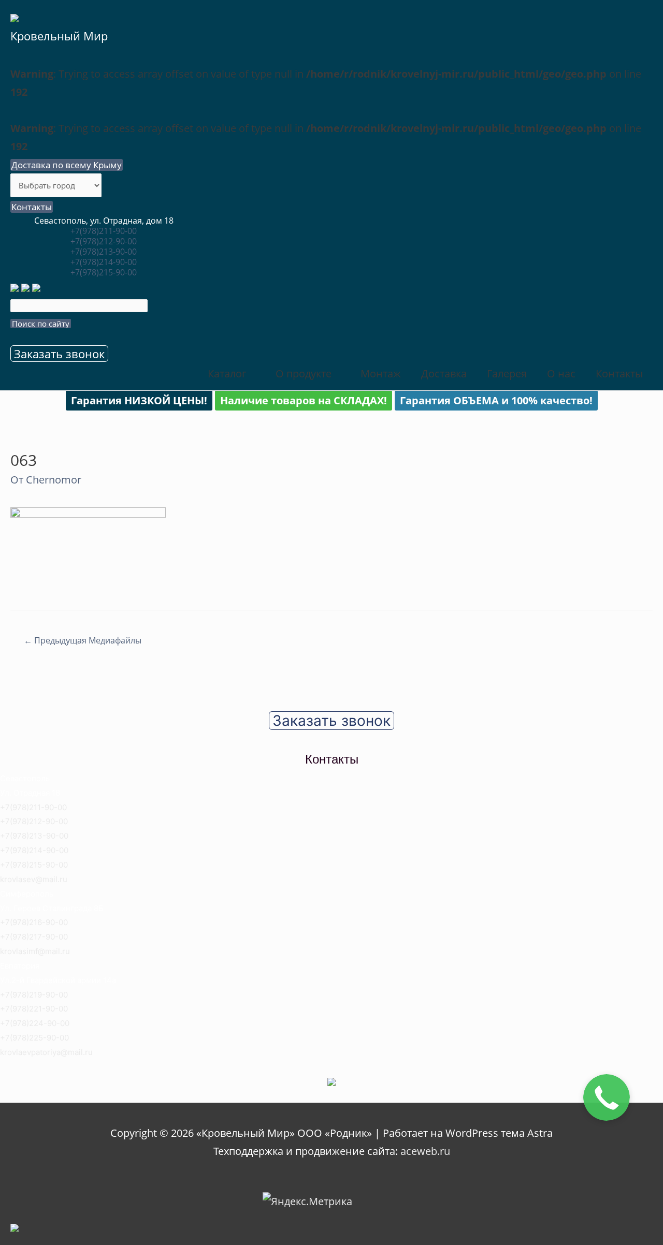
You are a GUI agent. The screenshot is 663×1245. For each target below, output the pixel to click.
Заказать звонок (59, 353)
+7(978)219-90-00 (34, 995)
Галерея (507, 373)
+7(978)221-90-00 (34, 1009)
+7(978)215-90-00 (103, 272)
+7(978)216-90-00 (34, 922)
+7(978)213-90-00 (103, 251)
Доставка (444, 373)
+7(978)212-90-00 (103, 241)
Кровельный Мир (59, 35)
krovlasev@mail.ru (33, 879)
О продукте (304, 373)
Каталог (227, 373)
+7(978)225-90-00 (34, 1038)
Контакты (31, 207)
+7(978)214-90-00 (103, 262)
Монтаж (381, 373)
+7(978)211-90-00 (103, 231)
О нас (561, 373)
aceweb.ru (425, 1151)
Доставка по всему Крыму (66, 165)
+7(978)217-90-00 (34, 937)
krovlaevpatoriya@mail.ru (46, 1052)
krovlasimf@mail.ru (35, 951)
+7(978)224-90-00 (34, 1023)
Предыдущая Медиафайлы (82, 640)
